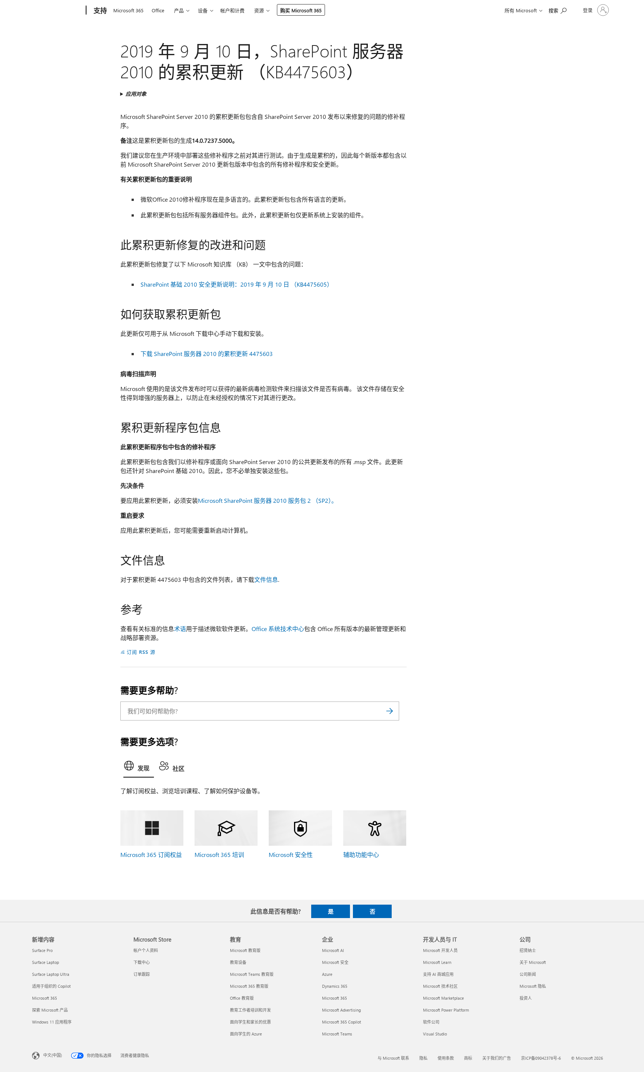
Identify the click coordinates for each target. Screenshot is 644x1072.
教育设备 (238, 962)
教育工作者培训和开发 (250, 1010)
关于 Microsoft (533, 962)
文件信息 (266, 579)
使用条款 (446, 1058)
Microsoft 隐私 (533, 986)
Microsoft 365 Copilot (341, 1022)
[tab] (138, 768)
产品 (179, 10)
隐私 (423, 1058)
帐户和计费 (232, 10)
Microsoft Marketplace (443, 998)
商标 (468, 1058)
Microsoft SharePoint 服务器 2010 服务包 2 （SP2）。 (267, 500)
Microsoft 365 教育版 (249, 986)
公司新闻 (528, 974)
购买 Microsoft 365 (301, 10)
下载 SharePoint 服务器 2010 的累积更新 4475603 (207, 353)
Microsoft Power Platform (446, 1010)
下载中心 (141, 962)
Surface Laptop (45, 962)
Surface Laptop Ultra (50, 974)
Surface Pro (42, 950)
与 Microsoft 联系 (393, 1058)
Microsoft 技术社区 (440, 986)
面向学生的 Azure (246, 1034)
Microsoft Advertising (341, 1010)
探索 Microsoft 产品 (50, 1010)
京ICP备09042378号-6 (541, 1058)
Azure (327, 974)
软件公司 (431, 1022)
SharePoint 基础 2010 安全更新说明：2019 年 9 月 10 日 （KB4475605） (237, 284)
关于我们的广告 (496, 1058)
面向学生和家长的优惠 (250, 1022)
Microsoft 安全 (335, 962)
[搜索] (390, 711)
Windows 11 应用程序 (52, 1022)
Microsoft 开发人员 (440, 950)
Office (158, 10)
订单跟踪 (141, 974)
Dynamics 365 (334, 986)
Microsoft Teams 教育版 (252, 974)
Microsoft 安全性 (291, 854)
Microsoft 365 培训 (219, 854)
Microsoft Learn (437, 962)
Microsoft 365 (128, 10)
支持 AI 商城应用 (438, 974)
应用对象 (136, 93)
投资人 (526, 998)
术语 (180, 629)
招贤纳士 (528, 950)
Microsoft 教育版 (245, 950)
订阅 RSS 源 (141, 652)
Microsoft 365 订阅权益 (151, 854)
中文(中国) (52, 1054)
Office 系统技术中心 (278, 629)
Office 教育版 (242, 998)
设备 (203, 10)
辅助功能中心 (361, 854)
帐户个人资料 (145, 950)
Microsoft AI (333, 950)
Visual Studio (435, 1034)
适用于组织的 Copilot (51, 986)
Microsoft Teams (337, 1034)
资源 (259, 10)
